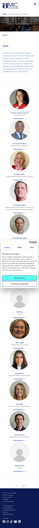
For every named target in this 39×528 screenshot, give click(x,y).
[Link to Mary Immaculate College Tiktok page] (11, 522)
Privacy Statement (8, 508)
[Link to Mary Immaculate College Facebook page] (4, 522)
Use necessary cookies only (19, 284)
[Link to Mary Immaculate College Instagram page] (7, 522)
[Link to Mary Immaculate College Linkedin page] (19, 522)
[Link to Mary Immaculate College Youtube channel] (15, 522)
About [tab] (32, 247)
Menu (5, 35)
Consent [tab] (7, 247)
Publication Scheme (8, 514)
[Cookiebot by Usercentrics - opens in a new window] (29, 242)
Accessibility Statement (9, 510)
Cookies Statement (8, 505)
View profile (18, 118)
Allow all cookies (19, 278)
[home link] (10, 6)
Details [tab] (19, 247)
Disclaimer (5, 512)
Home (5, 14)
